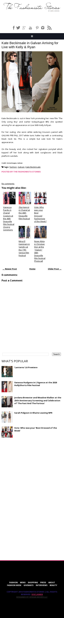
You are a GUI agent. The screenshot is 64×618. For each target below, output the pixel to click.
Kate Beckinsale (33, 167)
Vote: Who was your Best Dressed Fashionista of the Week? (40, 214)
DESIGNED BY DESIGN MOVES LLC (32, 597)
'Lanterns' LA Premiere (25, 367)
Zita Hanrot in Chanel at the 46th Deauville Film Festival (24, 213)
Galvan (21, 167)
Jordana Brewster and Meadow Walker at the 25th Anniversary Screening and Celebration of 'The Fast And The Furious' (37, 400)
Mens (22, 582)
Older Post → (55, 268)
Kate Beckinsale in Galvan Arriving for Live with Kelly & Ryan (30, 45)
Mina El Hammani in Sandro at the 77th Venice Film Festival (24, 248)
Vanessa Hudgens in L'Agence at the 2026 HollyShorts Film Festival (35, 384)
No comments (8, 183)
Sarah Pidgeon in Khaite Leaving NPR (33, 412)
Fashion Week (14, 585)
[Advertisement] (25, 462)
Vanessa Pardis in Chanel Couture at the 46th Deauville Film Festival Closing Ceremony (8, 218)
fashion (13, 167)
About (51, 582)
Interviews (41, 585)
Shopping (33, 582)
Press (43, 582)
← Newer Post (9, 268)
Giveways (28, 585)
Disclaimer (37, 594)
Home (32, 268)
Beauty (53, 585)
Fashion (13, 582)
